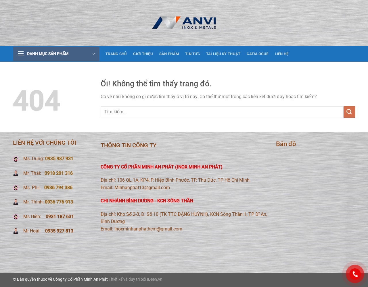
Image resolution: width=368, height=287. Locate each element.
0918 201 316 (59, 173)
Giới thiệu (143, 54)
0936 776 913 (59, 202)
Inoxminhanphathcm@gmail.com (148, 229)
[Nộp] (349, 111)
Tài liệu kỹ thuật (223, 54)
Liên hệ (282, 54)
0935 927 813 (58, 231)
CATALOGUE (257, 54)
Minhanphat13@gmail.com (142, 187)
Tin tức (192, 54)
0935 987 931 (59, 158)
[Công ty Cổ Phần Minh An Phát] (184, 23)
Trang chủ (116, 54)
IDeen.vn (154, 279)
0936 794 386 (58, 187)
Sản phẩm (169, 54)
